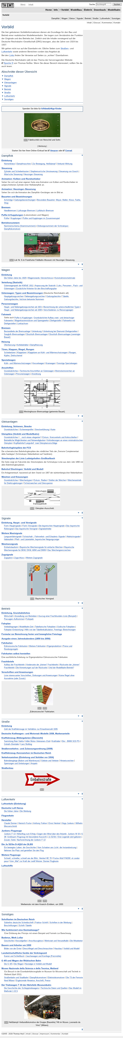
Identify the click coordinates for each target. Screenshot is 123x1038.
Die (8, 964)
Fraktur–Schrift (41, 922)
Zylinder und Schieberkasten (16, 171)
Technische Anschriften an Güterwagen (37, 371)
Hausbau (58, 948)
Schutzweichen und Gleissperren (38, 483)
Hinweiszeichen (67, 761)
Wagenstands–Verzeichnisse (40, 278)
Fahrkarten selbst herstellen (16, 653)
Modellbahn (114, 10)
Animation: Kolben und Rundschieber (21, 179)
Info (56, 10)
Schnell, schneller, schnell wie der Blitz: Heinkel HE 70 (28, 858)
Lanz (26, 744)
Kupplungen (16, 218)
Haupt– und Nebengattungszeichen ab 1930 (23, 310)
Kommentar (107, 23)
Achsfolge (8, 200)
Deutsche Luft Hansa (12, 808)
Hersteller (6, 820)
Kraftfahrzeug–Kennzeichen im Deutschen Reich (26, 753)
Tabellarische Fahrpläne (45, 627)
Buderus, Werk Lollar (12, 938)
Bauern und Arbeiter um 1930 (16, 945)
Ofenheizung (9, 345)
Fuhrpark (30, 619)
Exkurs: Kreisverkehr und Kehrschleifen (59, 437)
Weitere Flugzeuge (11, 855)
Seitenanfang (82, 264)
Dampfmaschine (24, 164)
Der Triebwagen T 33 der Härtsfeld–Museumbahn (26, 985)
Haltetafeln (8, 539)
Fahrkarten (7, 643)
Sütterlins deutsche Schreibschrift (18, 922)
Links (11, 55)
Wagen (65, 18)
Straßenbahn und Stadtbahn (16, 977)
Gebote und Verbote (49, 761)
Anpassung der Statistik (45, 285)
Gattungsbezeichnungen (24, 200)
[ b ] (44, 708)
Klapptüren (21, 352)
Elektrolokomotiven (56, 977)
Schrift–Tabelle (25, 925)
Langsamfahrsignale (12, 536)
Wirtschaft (8, 616)
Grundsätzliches (11, 371)
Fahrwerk (6, 314)
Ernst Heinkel (54, 823)
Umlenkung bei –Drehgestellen (60, 331)
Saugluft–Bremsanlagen (14, 334)
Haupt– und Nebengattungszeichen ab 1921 (23, 307)
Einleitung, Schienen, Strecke (17, 426)
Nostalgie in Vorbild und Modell (38, 964)
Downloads (100, 10)
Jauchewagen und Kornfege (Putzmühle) (43, 956)
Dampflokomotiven (38, 977)
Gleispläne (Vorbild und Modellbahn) (20, 434)
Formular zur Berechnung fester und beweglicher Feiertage (32, 634)
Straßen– (65, 48)
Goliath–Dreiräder (11, 744)
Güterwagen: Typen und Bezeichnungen (22, 293)
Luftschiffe (7, 866)
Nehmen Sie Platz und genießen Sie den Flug (24, 850)
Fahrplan (6, 623)
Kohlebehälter (22, 345)
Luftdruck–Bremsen (45, 210)
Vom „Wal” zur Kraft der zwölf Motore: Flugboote (34, 861)
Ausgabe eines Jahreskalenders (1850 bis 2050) (26, 639)
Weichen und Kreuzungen (15, 477)
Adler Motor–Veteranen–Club (37, 741)
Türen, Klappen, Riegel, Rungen (18, 349)
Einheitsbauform (11, 547)
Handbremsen (10, 210)
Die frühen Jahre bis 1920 (15, 278)
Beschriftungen (10, 925)
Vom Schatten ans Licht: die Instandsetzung (57, 847)
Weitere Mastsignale (12, 533)
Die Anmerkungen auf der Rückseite (31, 668)
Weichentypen (26, 480)
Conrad (68, 150)
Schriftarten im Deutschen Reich (18, 919)
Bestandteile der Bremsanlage (17, 331)
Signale (79, 18)
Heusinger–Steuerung (33, 174)
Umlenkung (37, 331)
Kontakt (117, 23)
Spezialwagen (9, 360)
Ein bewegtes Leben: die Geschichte (20, 847)
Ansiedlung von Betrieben (26, 616)
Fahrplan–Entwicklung (13, 630)
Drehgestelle (55, 320)
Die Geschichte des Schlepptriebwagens (21, 988)
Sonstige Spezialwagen (67, 363)
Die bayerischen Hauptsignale (51, 526)
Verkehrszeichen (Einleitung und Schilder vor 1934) (28, 757)
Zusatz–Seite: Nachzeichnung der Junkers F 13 (24, 840)
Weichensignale (10, 544)
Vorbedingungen (11, 627)
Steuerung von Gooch (68, 171)
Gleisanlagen (10, 82)
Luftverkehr (105, 18)
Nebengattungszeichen (35, 296)
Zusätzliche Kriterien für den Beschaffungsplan (36, 288)
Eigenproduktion (54, 646)
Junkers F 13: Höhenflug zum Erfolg (19, 834)
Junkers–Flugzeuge (12, 831)
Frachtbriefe (8, 661)
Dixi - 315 (71, 741)
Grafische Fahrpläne (66, 627)
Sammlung (14, 741)
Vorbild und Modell (72, 948)
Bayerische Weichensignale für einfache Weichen (41, 547)
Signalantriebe (45, 529)
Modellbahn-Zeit (26, 627)
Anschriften (8, 368)
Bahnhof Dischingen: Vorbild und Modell (22, 469)
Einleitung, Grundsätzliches (16, 613)
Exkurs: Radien (40, 480)
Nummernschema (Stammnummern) (20, 226)
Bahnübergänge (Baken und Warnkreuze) (22, 761)
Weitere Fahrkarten (37, 646)
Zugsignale (7, 555)
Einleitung (7, 160)
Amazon (54, 150)
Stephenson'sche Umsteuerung (43, 171)
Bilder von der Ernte (12, 948)
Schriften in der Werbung (60, 922)
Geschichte (9, 941)
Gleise (72, 18)
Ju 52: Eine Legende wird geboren (64, 837)
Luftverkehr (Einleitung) (14, 804)
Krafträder (56, 741)
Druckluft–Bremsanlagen (37, 334)
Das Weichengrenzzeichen (59, 550)
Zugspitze (8, 558)
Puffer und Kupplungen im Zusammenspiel (41, 218)
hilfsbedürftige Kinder (51, 108)
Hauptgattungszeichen (13, 296)
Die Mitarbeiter (76, 941)
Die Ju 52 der (17, 844)
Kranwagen (50, 363)
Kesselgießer (21, 941)
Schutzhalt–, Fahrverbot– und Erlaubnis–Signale (44, 536)
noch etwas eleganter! (30, 437)
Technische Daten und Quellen (54, 988)
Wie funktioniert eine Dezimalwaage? (20, 930)
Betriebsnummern (11, 223)
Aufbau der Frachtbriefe (14, 665)
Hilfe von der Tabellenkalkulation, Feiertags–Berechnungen (50, 630)
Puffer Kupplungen (12, 215)
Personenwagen (10, 304)
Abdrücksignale (73, 536)
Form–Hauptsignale (12, 526)
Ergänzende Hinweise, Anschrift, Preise (33, 980)
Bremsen (6, 207)
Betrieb (88, 18)
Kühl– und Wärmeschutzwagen (17, 363)
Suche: (92, 4)
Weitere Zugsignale (34, 558)
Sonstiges (116, 18)
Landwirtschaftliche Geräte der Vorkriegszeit (24, 953)
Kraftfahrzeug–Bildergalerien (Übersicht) (22, 738)
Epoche (8, 63)
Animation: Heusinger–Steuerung (19, 189)
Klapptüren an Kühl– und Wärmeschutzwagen (48, 352)
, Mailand (30, 968)
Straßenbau (7, 768)
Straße (95, 18)
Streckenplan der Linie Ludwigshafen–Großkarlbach (28, 458)
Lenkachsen (23, 323)
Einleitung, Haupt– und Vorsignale (19, 523)
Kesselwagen (38, 363)
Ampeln (34, 763)
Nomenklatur (9, 164)
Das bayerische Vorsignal (26, 529)
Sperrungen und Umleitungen (16, 763)
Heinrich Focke (25, 823)
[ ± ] (25, 140)
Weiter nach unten (78, 264)
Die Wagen (18, 964)
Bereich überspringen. (82, 155)
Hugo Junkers (68, 823)
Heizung (6, 342)
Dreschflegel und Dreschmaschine (38, 948)
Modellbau (76, 10)
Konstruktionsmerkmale (65, 278)
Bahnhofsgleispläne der (16, 448)
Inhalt (30, 4)
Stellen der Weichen (57, 480)
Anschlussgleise (36, 941)
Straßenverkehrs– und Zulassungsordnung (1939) (27, 749)
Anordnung (36, 374)
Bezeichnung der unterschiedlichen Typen (62, 307)
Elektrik (88, 10)
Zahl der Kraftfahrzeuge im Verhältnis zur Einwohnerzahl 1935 (31, 729)
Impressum (44, 1034)
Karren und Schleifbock (14, 956)
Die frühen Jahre (11, 811)
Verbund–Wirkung (64, 164)
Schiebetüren (9, 352)
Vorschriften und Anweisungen (17, 672)
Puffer (6, 218)
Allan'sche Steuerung (13, 174)
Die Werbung (25, 811)
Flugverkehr (8, 816)
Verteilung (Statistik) (12, 282)
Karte (53, 429)
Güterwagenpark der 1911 (18, 285)
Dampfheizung (36, 345)
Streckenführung (42, 429)
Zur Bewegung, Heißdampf (44, 164)
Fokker (40, 823)
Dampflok (55, 18)
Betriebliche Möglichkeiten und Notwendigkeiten (24, 440)
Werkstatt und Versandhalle (56, 941)
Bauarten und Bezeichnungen (17, 197)
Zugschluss (19, 558)
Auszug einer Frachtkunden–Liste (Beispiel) (57, 616)
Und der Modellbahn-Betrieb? (61, 668)
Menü (23, 4)
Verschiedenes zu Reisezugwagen (58, 310)
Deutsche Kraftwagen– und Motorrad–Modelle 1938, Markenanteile (36, 733)
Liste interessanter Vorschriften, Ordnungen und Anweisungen (30, 675)
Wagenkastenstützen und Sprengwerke (32, 320)
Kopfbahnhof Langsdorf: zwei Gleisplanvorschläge (35, 443)
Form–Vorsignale (29, 526)
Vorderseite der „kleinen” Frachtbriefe (42, 665)
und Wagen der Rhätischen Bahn (21, 961)
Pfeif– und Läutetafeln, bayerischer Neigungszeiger (37, 539)
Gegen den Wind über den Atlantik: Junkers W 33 (58, 834)
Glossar (96, 23)
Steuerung (7, 168)
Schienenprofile (26, 429)
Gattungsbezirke (53, 296)
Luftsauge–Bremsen (26, 210)
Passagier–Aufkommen (14, 619)
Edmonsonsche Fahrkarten (15, 646)
